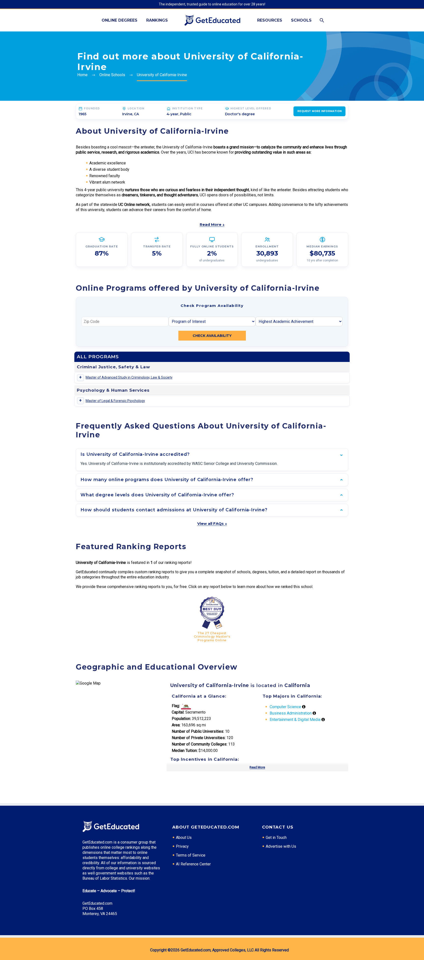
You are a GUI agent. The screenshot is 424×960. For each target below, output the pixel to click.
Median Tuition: (185, 750)
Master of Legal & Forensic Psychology (115, 401)
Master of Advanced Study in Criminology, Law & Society (129, 377)
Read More (257, 767)
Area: (176, 725)
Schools (301, 20)
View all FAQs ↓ (212, 523)
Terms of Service (190, 855)
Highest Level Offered (250, 108)
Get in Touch (276, 837)
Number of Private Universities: (198, 737)
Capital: (178, 712)
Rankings (157, 20)
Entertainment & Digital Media (295, 719)
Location (136, 108)
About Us (184, 837)
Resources (269, 20)
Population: (181, 718)
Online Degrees (119, 20)
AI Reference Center (193, 864)
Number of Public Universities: (198, 731)
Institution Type (187, 108)
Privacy (182, 846)
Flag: (176, 705)
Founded (92, 108)
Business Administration (291, 713)
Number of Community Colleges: (199, 744)
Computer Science (285, 706)
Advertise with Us (281, 846)
